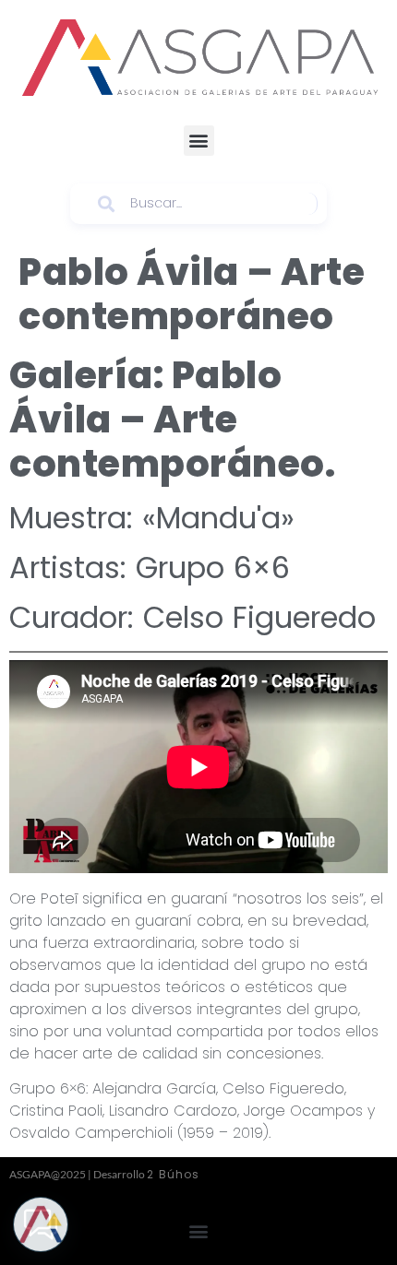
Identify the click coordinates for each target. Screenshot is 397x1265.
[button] (199, 140)
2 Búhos (173, 1174)
